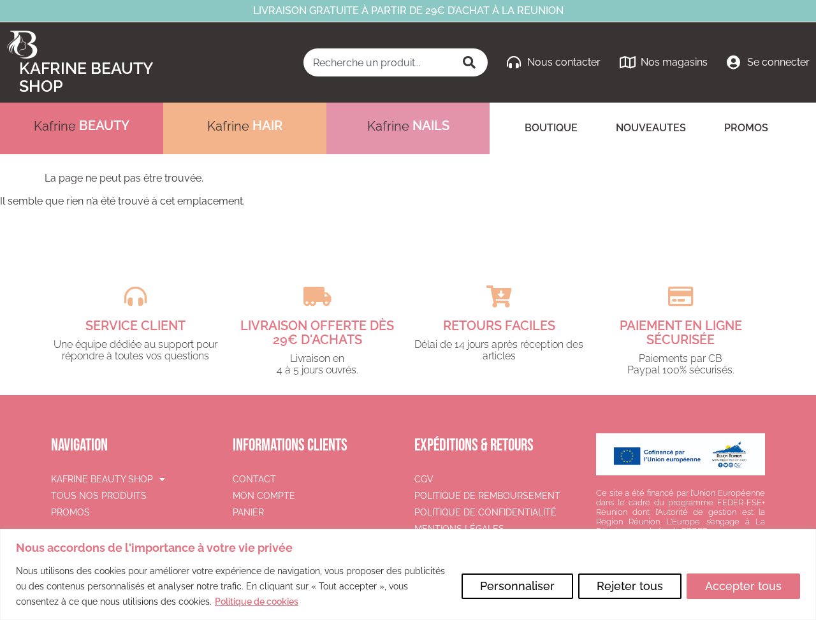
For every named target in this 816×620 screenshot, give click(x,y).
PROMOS (746, 128)
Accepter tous (743, 586)
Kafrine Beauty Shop (85, 77)
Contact (254, 479)
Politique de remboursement (487, 496)
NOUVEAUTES (651, 128)
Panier (248, 512)
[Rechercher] (470, 62)
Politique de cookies (256, 601)
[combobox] (378, 62)
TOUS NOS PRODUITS (99, 496)
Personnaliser (517, 586)
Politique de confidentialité (485, 512)
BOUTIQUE (551, 128)
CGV (423, 479)
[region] (408, 574)
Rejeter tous (630, 586)
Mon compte (264, 496)
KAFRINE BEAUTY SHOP (102, 479)
